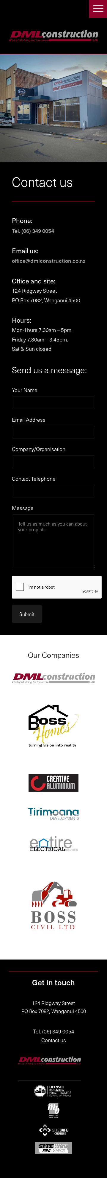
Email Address (28, 420)
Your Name (24, 390)
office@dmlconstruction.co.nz (49, 260)
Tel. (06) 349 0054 (33, 230)
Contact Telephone (34, 479)
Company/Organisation (38, 449)
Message (23, 508)
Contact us (53, 1040)
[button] (98, 9)
